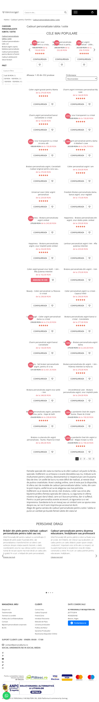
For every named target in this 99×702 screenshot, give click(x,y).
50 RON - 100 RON (11, 78)
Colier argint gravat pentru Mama (43, 89)
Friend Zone (39, 615)
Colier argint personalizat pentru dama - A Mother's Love (80, 142)
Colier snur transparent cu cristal (80, 115)
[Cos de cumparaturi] (92, 12)
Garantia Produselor (42, 631)
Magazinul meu (10, 604)
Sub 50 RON (8, 75)
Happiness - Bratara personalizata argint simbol (43, 218)
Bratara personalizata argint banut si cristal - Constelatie (80, 317)
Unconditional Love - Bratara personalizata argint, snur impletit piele (80, 391)
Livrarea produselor (42, 624)
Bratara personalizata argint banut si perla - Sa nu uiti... (61, 43)
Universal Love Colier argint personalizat (43, 193)
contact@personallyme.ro (16, 645)
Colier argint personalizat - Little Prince (84, 43)
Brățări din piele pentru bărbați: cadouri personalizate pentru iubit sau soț (25, 532)
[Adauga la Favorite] (40, 65)
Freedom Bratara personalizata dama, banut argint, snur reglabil (80, 193)
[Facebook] (3, 653)
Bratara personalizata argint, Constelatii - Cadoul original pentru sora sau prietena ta (43, 167)
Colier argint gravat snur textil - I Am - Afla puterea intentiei (43, 270)
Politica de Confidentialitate (12, 618)
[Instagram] (3, 668)
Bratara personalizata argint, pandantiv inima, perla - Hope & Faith (43, 412)
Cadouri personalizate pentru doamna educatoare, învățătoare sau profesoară (73, 532)
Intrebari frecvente (42, 618)
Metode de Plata (41, 621)
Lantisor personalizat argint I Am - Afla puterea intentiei (80, 244)
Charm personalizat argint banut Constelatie (43, 343)
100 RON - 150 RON (11, 81)
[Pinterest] (3, 656)
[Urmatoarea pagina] (93, 458)
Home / (7, 19)
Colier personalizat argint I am (80, 166)
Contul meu (39, 609)
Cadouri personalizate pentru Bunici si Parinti (10, 53)
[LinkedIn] (3, 662)
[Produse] (76, 13)
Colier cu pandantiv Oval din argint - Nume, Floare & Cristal (80, 412)
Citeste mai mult (9, 557)
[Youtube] (3, 659)
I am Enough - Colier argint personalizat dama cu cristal (43, 317)
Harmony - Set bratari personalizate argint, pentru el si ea (43, 365)
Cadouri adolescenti (9, 57)
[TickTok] (3, 665)
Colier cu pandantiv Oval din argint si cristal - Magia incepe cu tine (80, 438)
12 (90, 458)
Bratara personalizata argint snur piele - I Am (43, 391)
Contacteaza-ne (80, 623)
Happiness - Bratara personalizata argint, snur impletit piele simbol (43, 244)
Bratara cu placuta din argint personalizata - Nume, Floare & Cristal (43, 438)
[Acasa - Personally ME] (10, 12)
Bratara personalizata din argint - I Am (80, 269)
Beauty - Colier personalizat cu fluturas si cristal (43, 292)
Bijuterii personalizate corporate (14, 624)
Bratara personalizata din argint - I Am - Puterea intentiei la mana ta (80, 365)
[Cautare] (65, 12)
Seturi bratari (7, 59)
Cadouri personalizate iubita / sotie (10, 37)
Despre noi (6, 609)
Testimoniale (7, 612)
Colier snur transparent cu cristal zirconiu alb (39, 43)
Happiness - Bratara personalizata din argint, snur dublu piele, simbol (80, 218)
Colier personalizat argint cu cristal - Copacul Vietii (80, 292)
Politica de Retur (41, 628)
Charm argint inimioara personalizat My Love (80, 90)
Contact (5, 621)
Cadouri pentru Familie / (22, 19)
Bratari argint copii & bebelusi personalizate (10, 47)
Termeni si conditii (9, 615)
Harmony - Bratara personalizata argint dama (80, 343)
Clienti (38, 604)
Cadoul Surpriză (41, 612)
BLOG (4, 628)
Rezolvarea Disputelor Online (46, 634)
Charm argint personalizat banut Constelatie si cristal (43, 116)
